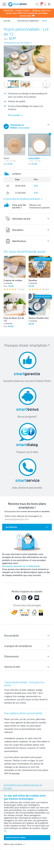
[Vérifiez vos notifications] (45, 4)
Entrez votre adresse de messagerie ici (23, 516)
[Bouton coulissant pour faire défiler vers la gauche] (7, 84)
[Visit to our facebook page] (17, 598)
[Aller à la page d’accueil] (17, 4)
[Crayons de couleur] (15, 267)
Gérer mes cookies (13, 844)
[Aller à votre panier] (49, 4)
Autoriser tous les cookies (15, 838)
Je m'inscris (11, 527)
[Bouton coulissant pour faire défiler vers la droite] (46, 84)
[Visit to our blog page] (37, 598)
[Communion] (14, 21)
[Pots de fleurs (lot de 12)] (15, 304)
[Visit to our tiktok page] (30, 598)
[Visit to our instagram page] (24, 598)
